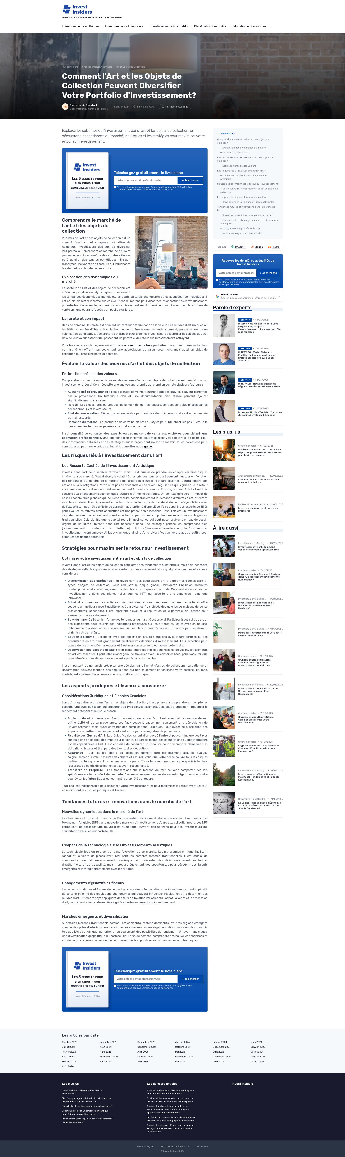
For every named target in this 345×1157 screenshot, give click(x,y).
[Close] (238, 552)
